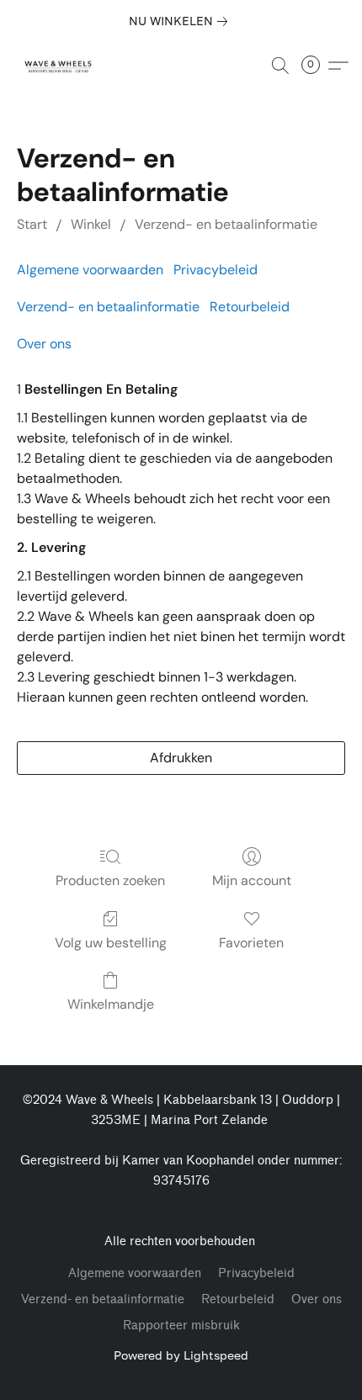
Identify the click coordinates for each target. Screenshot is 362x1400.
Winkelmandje (110, 1004)
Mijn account (251, 880)
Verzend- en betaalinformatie (226, 224)
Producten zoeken (110, 880)
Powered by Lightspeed (181, 1355)
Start (32, 224)
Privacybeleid (215, 269)
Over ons (44, 344)
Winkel (91, 224)
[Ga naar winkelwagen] (315, 65)
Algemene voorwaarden (90, 269)
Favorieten (251, 943)
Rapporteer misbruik (181, 1325)
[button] (60, 65)
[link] (181, 21)
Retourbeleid (250, 307)
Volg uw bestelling (111, 943)
